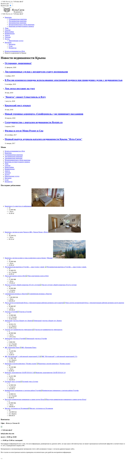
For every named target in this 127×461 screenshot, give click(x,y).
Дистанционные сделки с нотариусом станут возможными (36, 71)
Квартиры (8, 17)
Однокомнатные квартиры (18, 19)
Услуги (7, 39)
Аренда (7, 35)
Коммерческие (10, 33)
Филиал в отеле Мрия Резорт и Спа (24, 130)
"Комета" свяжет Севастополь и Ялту (25, 97)
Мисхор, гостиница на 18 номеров (16, 408)
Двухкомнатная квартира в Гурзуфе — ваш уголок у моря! (25, 267)
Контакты (8, 42)
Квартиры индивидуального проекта (21, 26)
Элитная (8, 37)
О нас (11, 46)
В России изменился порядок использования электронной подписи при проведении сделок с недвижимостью (63, 80)
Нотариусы (12, 48)
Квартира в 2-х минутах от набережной (18, 206)
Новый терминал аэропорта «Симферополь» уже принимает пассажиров (44, 114)
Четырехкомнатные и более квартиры (21, 24)
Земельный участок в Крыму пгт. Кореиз (18, 320)
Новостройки (9, 32)
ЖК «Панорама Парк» (12, 347)
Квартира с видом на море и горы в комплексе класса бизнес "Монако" (29, 258)
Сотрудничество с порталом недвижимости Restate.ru (34, 122)
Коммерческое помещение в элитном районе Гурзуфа (23, 390)
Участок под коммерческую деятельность (19, 329)
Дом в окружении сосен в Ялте (15, 276)
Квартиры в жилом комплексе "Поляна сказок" (21, 363)
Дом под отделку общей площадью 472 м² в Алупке (22, 285)
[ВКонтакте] (2, 456)
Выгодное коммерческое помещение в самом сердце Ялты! (25, 399)
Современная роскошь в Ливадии (16, 294)
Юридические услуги (16, 41)
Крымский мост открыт (18, 105)
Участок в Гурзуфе (11, 312)
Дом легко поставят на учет (20, 88)
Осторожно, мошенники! (18, 63)
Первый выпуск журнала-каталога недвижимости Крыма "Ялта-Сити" (43, 139)
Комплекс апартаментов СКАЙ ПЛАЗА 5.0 (19, 372)
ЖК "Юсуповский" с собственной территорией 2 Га (22, 356)
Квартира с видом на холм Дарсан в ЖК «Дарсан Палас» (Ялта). (26, 232)
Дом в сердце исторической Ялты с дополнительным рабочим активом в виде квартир (34, 303)
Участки (7, 30)
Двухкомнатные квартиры (17, 21)
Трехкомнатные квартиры (17, 23)
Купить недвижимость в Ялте (15, 51)
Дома (6, 28)
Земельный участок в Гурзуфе (15, 338)
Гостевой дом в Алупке (13, 381)
